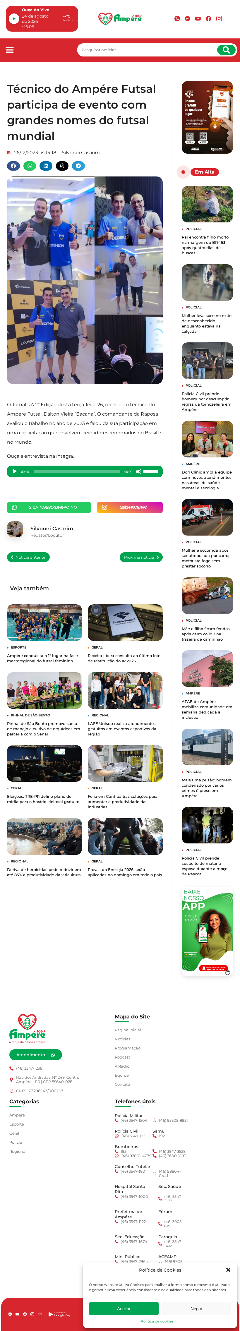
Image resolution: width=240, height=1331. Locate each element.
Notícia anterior (30, 557)
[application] (85, 471)
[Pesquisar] (226, 50)
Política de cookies (157, 1321)
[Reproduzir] (15, 471)
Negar (196, 1308)
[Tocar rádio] (14, 18)
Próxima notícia (139, 557)
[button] (228, 1270)
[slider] (151, 471)
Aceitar (124, 1308)
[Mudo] (139, 471)
